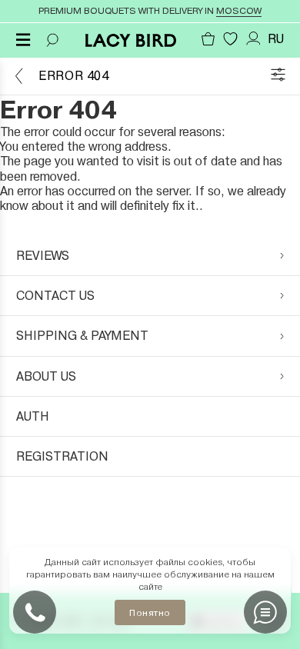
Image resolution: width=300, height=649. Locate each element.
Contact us (55, 295)
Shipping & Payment (82, 335)
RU (276, 39)
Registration (62, 456)
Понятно (149, 612)
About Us (46, 376)
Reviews (42, 255)
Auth (32, 416)
